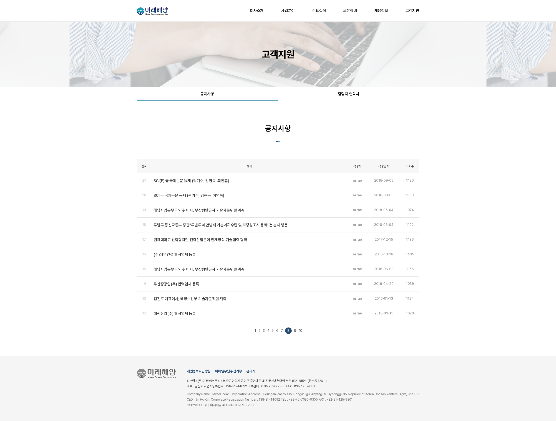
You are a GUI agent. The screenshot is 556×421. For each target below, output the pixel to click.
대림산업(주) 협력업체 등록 (175, 313)
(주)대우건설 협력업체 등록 (175, 254)
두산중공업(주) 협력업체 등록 (176, 284)
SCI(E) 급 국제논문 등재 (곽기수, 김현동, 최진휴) (191, 180)
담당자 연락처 (348, 94)
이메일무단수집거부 (228, 371)
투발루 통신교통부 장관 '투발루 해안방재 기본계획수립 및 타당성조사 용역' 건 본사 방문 (221, 225)
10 (301, 331)
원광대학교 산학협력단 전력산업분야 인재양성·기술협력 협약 (200, 239)
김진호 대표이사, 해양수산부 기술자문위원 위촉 (190, 298)
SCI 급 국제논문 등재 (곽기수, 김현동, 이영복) (189, 195)
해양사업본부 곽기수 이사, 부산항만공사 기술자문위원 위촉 (199, 210)
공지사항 (207, 94)
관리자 (250, 371)
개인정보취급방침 (199, 371)
